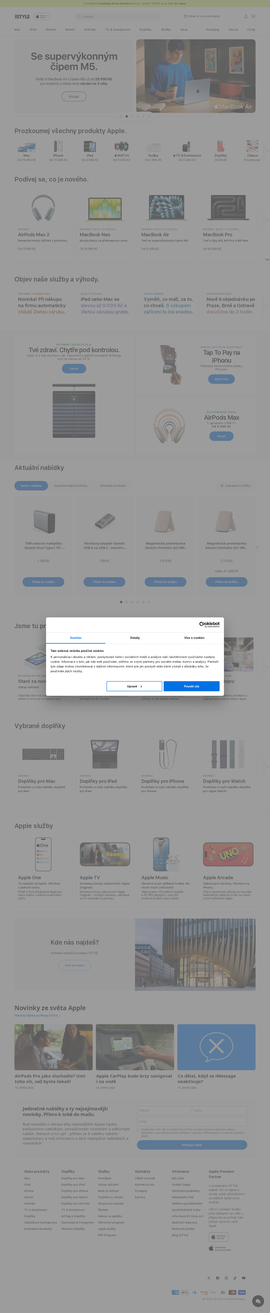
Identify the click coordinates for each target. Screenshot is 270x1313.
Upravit (132, 686)
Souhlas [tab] (75, 637)
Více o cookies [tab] (194, 637)
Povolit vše (191, 686)
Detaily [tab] (135, 637)
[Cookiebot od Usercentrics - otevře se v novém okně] (202, 625)
